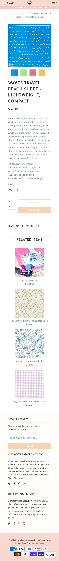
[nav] (7, 3)
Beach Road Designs (24, 540)
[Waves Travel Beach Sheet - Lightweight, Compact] (29, 45)
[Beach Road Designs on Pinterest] (19, 483)
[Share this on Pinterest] (27, 226)
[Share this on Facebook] (22, 226)
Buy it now (34, 210)
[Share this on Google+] (32, 226)
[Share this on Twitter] (17, 226)
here (30, 511)
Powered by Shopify (35, 543)
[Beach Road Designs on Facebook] (14, 483)
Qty (10, 200)
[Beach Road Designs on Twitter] (9, 483)
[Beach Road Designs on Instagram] (24, 483)
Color (11, 184)
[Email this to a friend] (37, 226)
